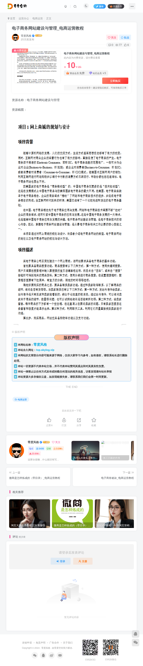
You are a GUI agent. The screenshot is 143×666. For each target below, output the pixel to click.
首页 (12, 18)
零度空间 (58, 647)
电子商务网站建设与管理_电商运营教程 (48, 28)
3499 (41, 448)
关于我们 (68, 642)
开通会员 (117, 6)
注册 (84, 561)
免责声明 (40, 642)
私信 (126, 37)
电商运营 (37, 18)
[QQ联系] (135, 634)
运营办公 (24, 18)
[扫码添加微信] (135, 642)
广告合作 (54, 642)
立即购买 (115, 81)
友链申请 (27, 642)
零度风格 (26, 35)
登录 (62, 561)
